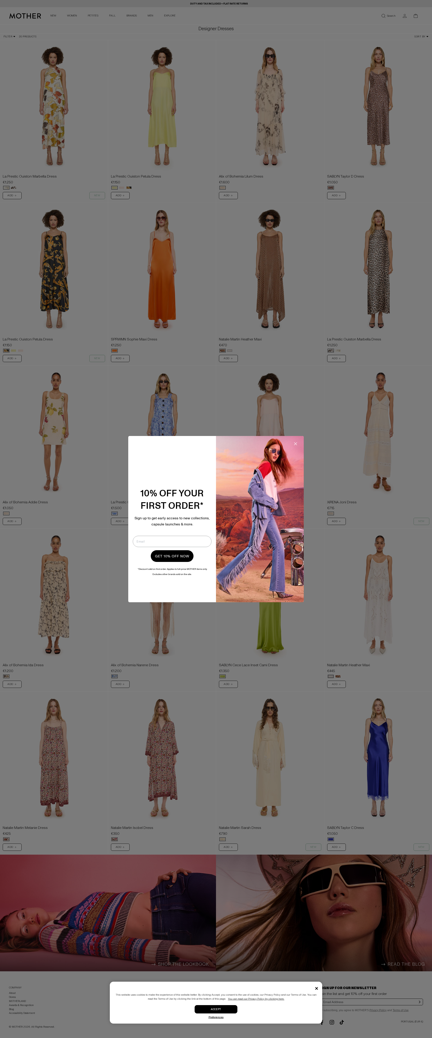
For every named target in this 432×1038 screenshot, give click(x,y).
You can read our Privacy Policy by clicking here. (256, 999)
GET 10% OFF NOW (172, 556)
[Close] (317, 988)
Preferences (216, 1017)
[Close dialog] (295, 443)
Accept (216, 1009)
